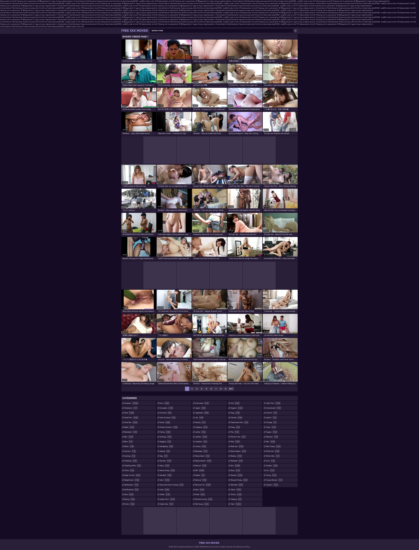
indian (165, 494)
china (129, 470)
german (165, 461)
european (166, 408)
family (165, 432)
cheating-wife (132, 465)
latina (200, 432)
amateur (131, 403)
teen (236, 504)
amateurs (130, 408)
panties (236, 417)
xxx (270, 470)
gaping (165, 451)
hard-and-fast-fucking (171, 485)
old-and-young (203, 499)
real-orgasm (238, 451)
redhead (236, 461)
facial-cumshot (168, 427)
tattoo (236, 494)
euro (164, 403)
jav (199, 417)
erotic (129, 504)
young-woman (274, 480)
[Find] (295, 31)
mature (200, 465)
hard (164, 480)
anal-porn (131, 417)
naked (199, 475)
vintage (271, 422)
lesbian (201, 437)
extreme (165, 413)
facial (165, 422)
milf (199, 470)
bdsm (129, 446)
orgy (235, 413)
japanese (201, 413)
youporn (272, 485)
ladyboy (201, 427)
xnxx (270, 461)
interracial (202, 403)
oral (235, 403)
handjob (165, 475)
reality (236, 456)
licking (200, 446)
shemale (237, 485)
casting (129, 456)
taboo (236, 489)
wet (270, 441)
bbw (128, 441)
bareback (130, 432)
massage (201, 451)
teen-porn (273, 403)
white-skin (272, 456)
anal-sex (130, 422)
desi (128, 494)
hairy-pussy (167, 470)
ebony (129, 499)
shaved (236, 475)
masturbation (203, 461)
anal (129, 413)
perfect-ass (238, 437)
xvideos (271, 465)
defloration (131, 485)
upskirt (271, 417)
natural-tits (202, 485)
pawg (235, 427)
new (199, 489)
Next (231, 389)
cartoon (130, 451)
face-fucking (167, 417)
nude (199, 494)
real (235, 441)
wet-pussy (273, 446)
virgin (271, 427)
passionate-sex (239, 422)
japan (200, 408)
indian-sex (166, 504)
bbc (128, 437)
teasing (236, 499)
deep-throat (132, 475)
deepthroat (131, 480)
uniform (271, 413)
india (164, 489)
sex (235, 465)
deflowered (131, 489)
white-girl (272, 451)
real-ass (237, 446)
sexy (235, 470)
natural (200, 480)
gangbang (166, 446)
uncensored (273, 408)
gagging (165, 441)
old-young (202, 504)
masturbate (202, 456)
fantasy (165, 437)
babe (129, 427)
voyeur (271, 432)
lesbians (201, 441)
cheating (130, 461)
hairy (164, 465)
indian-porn (167, 499)
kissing (200, 422)
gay (163, 456)
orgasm (236, 408)
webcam (272, 437)
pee (235, 432)
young (271, 475)
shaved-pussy (239, 480)
